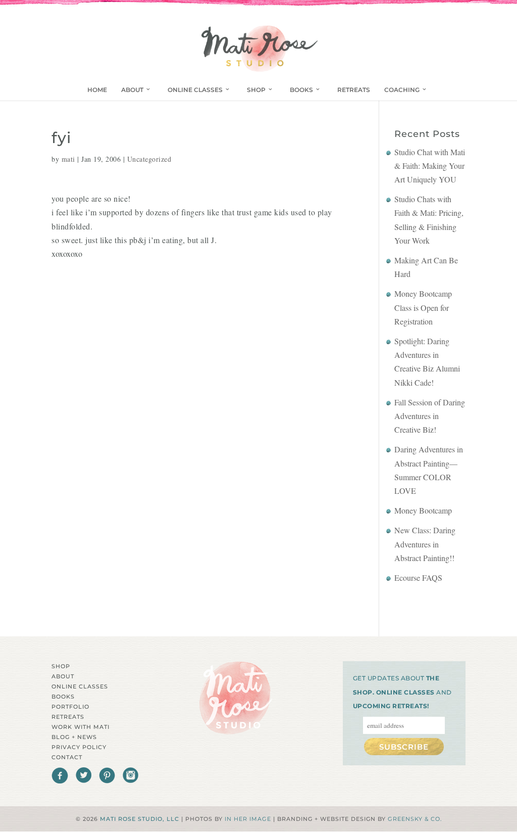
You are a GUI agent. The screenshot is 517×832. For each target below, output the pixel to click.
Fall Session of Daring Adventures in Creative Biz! (429, 416)
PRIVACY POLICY (79, 747)
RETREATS (353, 90)
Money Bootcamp (423, 510)
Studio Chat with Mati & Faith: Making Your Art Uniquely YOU (429, 165)
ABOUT (132, 90)
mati (68, 159)
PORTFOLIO (70, 706)
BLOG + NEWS (74, 737)
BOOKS (301, 90)
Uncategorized (149, 159)
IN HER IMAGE (248, 818)
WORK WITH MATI (80, 726)
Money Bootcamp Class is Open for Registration (423, 307)
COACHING (402, 90)
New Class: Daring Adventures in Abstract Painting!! (424, 544)
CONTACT (66, 757)
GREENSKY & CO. (415, 818)
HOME (97, 90)
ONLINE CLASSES (195, 90)
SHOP (256, 90)
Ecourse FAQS (418, 577)
